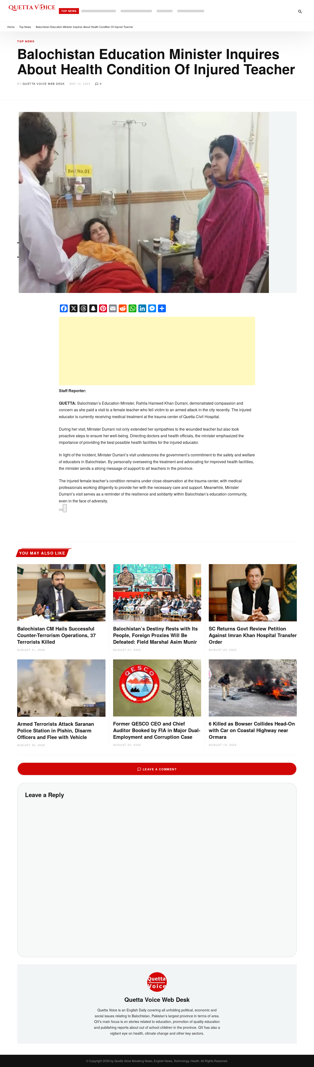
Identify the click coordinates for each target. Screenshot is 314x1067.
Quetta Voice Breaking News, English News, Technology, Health (156, 1061)
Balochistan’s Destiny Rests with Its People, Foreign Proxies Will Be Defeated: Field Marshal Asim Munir (155, 635)
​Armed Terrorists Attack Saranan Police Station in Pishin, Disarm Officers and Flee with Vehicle (55, 730)
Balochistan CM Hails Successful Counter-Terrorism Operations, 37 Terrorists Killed (56, 635)
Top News (69, 11)
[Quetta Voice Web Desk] (157, 981)
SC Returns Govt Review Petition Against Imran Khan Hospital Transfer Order (253, 635)
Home (10, 27)
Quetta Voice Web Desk (44, 83)
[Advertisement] (157, 351)
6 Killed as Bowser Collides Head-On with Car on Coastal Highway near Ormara (252, 730)
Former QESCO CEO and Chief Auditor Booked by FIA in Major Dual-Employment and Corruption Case (156, 730)
